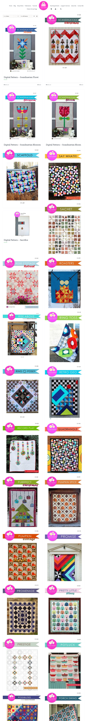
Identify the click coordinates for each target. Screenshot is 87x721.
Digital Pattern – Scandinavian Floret (21, 77)
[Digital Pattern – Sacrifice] (22, 224)
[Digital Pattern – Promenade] (22, 611)
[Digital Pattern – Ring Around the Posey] (22, 392)
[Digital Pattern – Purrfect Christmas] (22, 503)
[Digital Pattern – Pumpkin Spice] (64, 503)
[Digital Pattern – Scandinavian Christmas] (64, 41)
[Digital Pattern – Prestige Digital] (22, 665)
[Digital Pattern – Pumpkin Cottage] (22, 557)
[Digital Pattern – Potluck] (64, 665)
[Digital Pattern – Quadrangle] (64, 449)
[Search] (60, 9)
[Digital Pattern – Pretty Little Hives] (64, 611)
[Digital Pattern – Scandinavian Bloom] (64, 115)
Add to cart (7, 84)
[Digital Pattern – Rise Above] (22, 335)
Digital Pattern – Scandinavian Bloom (63, 144)
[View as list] (36, 16)
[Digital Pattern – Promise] (64, 557)
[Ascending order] (18, 16)
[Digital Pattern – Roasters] (64, 284)
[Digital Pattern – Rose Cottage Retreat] (22, 284)
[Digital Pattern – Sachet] (64, 230)
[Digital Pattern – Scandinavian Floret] (22, 48)
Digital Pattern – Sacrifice (16, 240)
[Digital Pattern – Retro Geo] (64, 392)
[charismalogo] (43, 1)
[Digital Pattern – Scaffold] (22, 176)
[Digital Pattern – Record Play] (22, 449)
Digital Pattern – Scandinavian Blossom (22, 144)
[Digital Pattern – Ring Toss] (64, 338)
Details (39, 84)
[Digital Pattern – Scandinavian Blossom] (22, 115)
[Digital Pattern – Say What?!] (64, 176)
